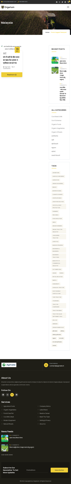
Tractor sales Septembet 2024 (57, 315)
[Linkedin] (3, 395)
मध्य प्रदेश (61, 338)
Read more (11, 75)
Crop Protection (58, 201)
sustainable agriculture (57, 292)
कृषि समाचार (55, 331)
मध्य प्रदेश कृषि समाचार (57, 342)
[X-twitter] (12, 395)
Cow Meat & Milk (57, 117)
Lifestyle (55, 241)
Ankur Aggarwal (58, 183)
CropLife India (57, 198)
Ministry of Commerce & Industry (56, 263)
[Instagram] (7, 395)
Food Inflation (57, 218)
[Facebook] (16, 395)
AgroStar (56, 180)
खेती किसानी (55, 144)
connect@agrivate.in (57, 366)
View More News (7, 455)
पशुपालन (54, 148)
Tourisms (56, 300)
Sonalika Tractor (58, 287)
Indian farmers (57, 225)
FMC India (55, 215)
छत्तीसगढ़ (62, 331)
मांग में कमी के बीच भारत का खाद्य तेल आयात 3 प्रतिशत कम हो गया (11, 60)
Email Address (54, 363)
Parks (61, 273)
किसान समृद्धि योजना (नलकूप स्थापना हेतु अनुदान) (63, 75)
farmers (55, 211)
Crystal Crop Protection (57, 206)
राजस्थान (54, 345)
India (54, 222)
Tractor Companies (56, 305)
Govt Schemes (56, 120)
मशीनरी (53, 151)
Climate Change (57, 194)
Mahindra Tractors (56, 256)
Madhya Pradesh (58, 245)
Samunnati (56, 284)
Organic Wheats (57, 132)
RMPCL (55, 280)
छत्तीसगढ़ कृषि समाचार (57, 334)
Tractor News (57, 310)
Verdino (55, 323)
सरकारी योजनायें (56, 155)
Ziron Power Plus (58, 327)
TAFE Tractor (57, 297)
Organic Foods (56, 124)
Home (47, 32)
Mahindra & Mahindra (56, 250)
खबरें (4, 53)
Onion (54, 273)
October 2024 (57, 269)
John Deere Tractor (56, 237)
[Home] (8, 365)
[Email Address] (46, 365)
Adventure (56, 172)
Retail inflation (58, 276)
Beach (54, 187)
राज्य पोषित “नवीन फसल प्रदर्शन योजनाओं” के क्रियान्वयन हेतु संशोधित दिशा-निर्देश (63, 93)
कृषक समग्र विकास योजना (16, 438)
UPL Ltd (55, 320)
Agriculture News (58, 176)
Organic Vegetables (58, 128)
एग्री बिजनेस (55, 136)
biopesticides (57, 190)
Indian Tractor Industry (57, 231)
